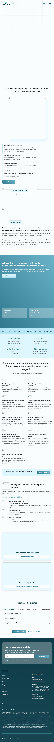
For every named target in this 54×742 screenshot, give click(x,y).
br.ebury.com (8, 724)
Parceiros (4, 688)
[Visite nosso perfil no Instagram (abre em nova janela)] (6, 671)
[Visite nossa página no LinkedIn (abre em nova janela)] (3, 671)
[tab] (9, 609)
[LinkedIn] (4, 315)
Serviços (4, 681)
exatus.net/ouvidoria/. (41, 724)
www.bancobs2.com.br (28, 723)
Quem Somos (5, 678)
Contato (4, 691)
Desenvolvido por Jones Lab (45, 739)
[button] (50, 3)
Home (3, 675)
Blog (3, 685)
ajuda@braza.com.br (25, 724)
